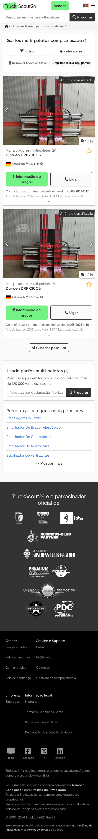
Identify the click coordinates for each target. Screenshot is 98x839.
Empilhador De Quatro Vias (27, 446)
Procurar (84, 17)
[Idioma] (85, 5)
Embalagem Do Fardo (23, 418)
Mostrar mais (50, 463)
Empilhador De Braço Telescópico (33, 427)
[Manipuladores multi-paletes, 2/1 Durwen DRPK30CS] (49, 110)
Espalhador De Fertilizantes (27, 455)
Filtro (29, 51)
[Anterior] (7, 110)
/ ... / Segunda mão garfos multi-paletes (36, 26)
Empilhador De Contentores (28, 436)
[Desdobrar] (49, 201)
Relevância (72, 51)
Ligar (73, 179)
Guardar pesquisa (50, 347)
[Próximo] (91, 110)
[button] (93, 5)
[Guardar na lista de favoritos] (89, 151)
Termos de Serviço (38, 829)
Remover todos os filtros (29, 63)
